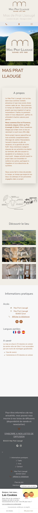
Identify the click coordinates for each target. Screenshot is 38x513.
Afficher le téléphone (21, 317)
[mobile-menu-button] (31, 24)
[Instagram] (21, 321)
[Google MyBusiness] (17, 321)
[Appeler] (6, 24)
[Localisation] (19, 24)
